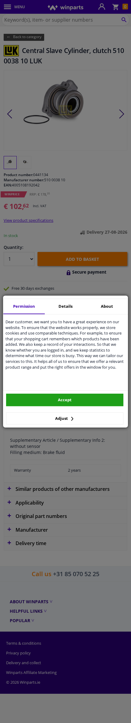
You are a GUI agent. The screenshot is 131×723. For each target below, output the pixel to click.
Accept (65, 399)
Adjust (62, 418)
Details (65, 306)
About (107, 306)
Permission (24, 306)
